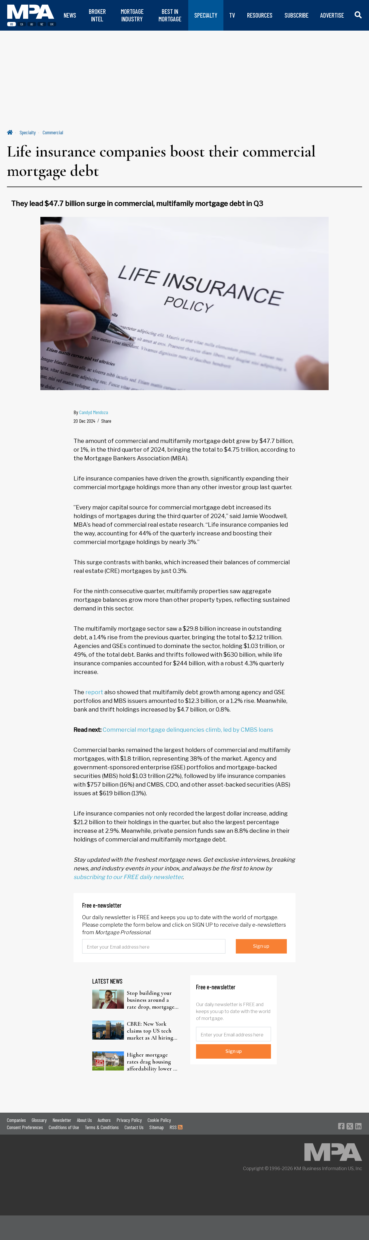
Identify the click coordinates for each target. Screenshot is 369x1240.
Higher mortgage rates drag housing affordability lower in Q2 (152, 1061)
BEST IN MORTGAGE (170, 15)
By (91, 412)
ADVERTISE (332, 15)
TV (232, 15)
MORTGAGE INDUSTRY (132, 15)
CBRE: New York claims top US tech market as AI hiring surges (150, 1031)
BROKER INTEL (97, 15)
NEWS (70, 15)
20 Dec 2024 (84, 421)
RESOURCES (259, 15)
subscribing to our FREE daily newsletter (128, 877)
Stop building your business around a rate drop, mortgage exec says (150, 1000)
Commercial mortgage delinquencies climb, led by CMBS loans (188, 729)
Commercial (53, 132)
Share (106, 421)
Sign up (261, 946)
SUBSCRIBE (296, 15)
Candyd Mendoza (93, 412)
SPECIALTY (205, 15)
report (94, 692)
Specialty (28, 132)
